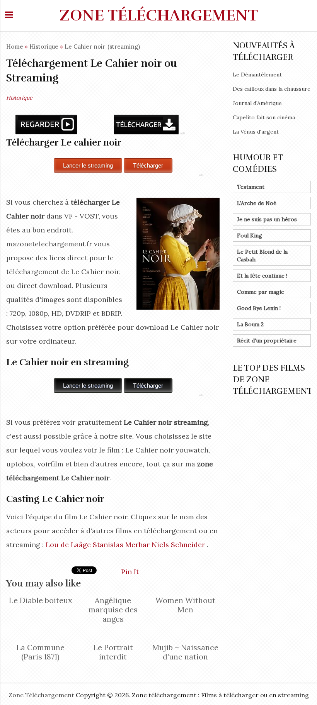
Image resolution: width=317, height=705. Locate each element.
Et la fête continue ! (262, 275)
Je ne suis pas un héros (267, 219)
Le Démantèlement (257, 74)
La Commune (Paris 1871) (40, 651)
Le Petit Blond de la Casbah (262, 255)
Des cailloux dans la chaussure (271, 88)
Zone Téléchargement (159, 15)
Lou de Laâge (68, 544)
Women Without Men (185, 604)
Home (14, 46)
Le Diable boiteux (40, 600)
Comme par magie (260, 291)
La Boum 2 (250, 324)
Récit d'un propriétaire (267, 340)
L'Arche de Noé (256, 203)
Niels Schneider (178, 544)
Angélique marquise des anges (113, 609)
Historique (43, 46)
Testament (250, 186)
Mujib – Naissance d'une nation (185, 651)
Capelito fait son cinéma (264, 117)
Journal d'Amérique (257, 103)
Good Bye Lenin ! (259, 308)
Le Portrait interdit (113, 651)
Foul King (249, 235)
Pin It (130, 571)
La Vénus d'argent (256, 131)
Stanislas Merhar (121, 544)
